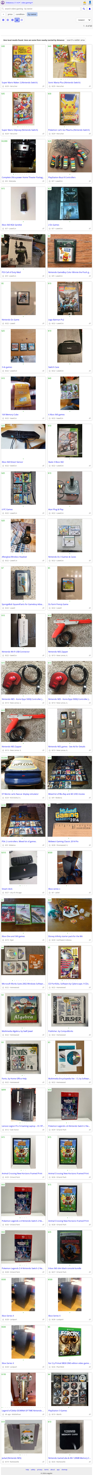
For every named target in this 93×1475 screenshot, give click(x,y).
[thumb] (8, 20)
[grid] (12, 20)
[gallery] (17, 20)
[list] (3, 20)
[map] (21, 20)
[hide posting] (43, 86)
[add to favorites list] (3, 86)
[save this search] (89, 9)
